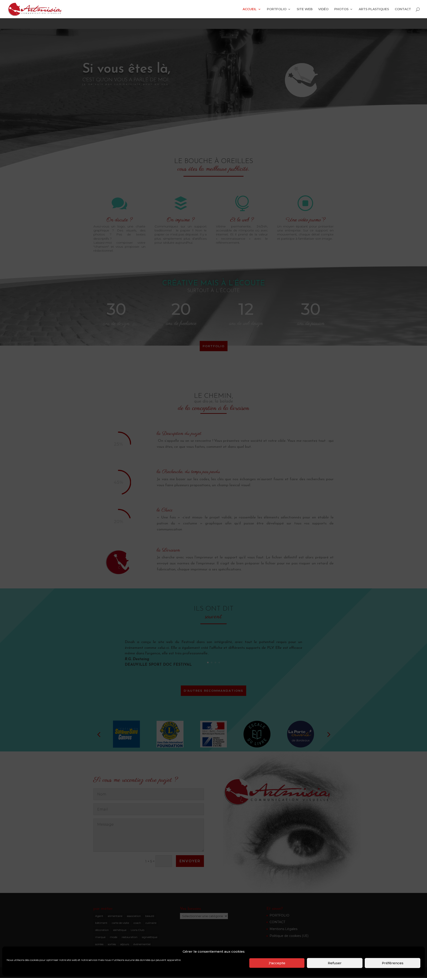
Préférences (392, 963)
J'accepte (277, 963)
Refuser (335, 963)
